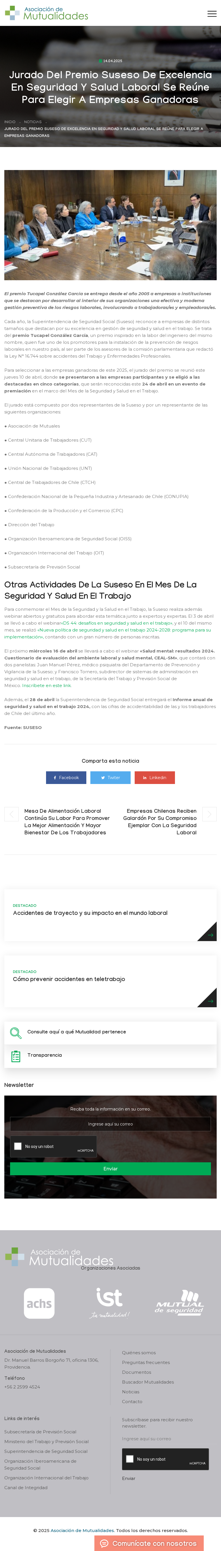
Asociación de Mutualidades (82, 1530)
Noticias (33, 122)
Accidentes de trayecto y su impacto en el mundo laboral (90, 914)
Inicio (10, 122)
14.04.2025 (113, 62)
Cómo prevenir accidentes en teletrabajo (69, 980)
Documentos (136, 1372)
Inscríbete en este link (46, 685)
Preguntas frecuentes (146, 1362)
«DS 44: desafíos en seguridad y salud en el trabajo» (116, 623)
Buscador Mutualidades (148, 1382)
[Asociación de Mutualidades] (46, 12)
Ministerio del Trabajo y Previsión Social (46, 1441)
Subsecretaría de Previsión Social (40, 1431)
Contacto (132, 1401)
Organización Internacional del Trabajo (46, 1478)
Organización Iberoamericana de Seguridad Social (40, 1464)
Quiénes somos (139, 1352)
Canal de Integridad (25, 1487)
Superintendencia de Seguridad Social (45, 1451)
